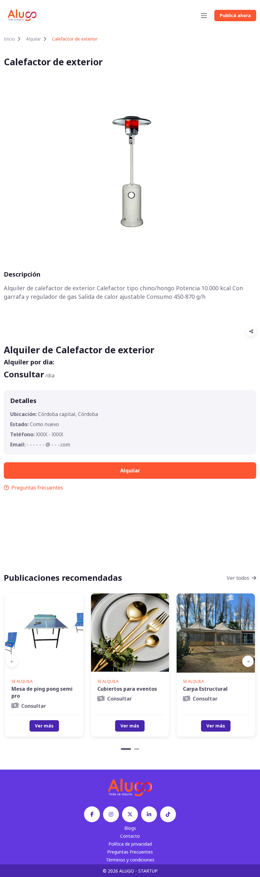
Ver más (44, 726)
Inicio (9, 39)
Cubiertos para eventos (127, 688)
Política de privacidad (130, 844)
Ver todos (238, 577)
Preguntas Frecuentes (130, 852)
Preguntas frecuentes (37, 487)
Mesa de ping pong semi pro (42, 692)
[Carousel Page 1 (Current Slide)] (126, 749)
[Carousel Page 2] (136, 749)
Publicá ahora (235, 15)
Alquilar (33, 39)
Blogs (130, 828)
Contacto (130, 836)
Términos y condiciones (130, 860)
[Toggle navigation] (204, 15)
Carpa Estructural (205, 688)
